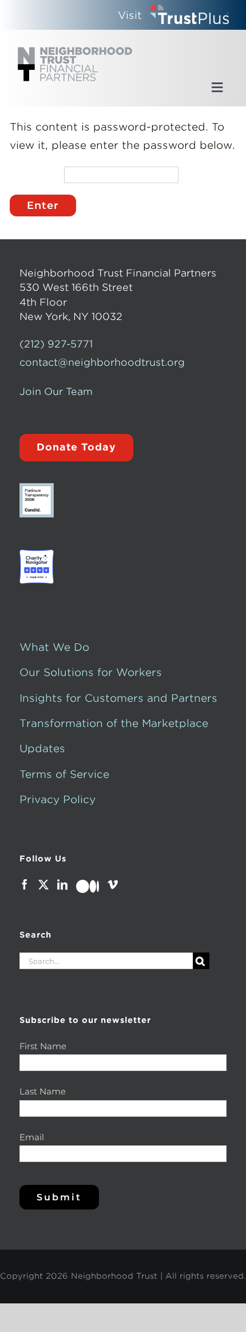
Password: (34, 180)
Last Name (42, 1091)
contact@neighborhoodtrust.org (102, 362)
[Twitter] (43, 884)
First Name (42, 1046)
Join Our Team (56, 391)
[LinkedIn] (62, 884)
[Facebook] (24, 884)
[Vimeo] (113, 884)
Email (31, 1137)
